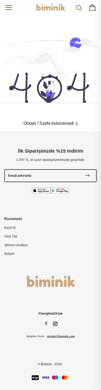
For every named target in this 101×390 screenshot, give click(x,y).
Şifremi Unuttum (16, 245)
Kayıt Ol (10, 228)
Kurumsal (13, 218)
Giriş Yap (11, 236)
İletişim (9, 254)
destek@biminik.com (61, 336)
